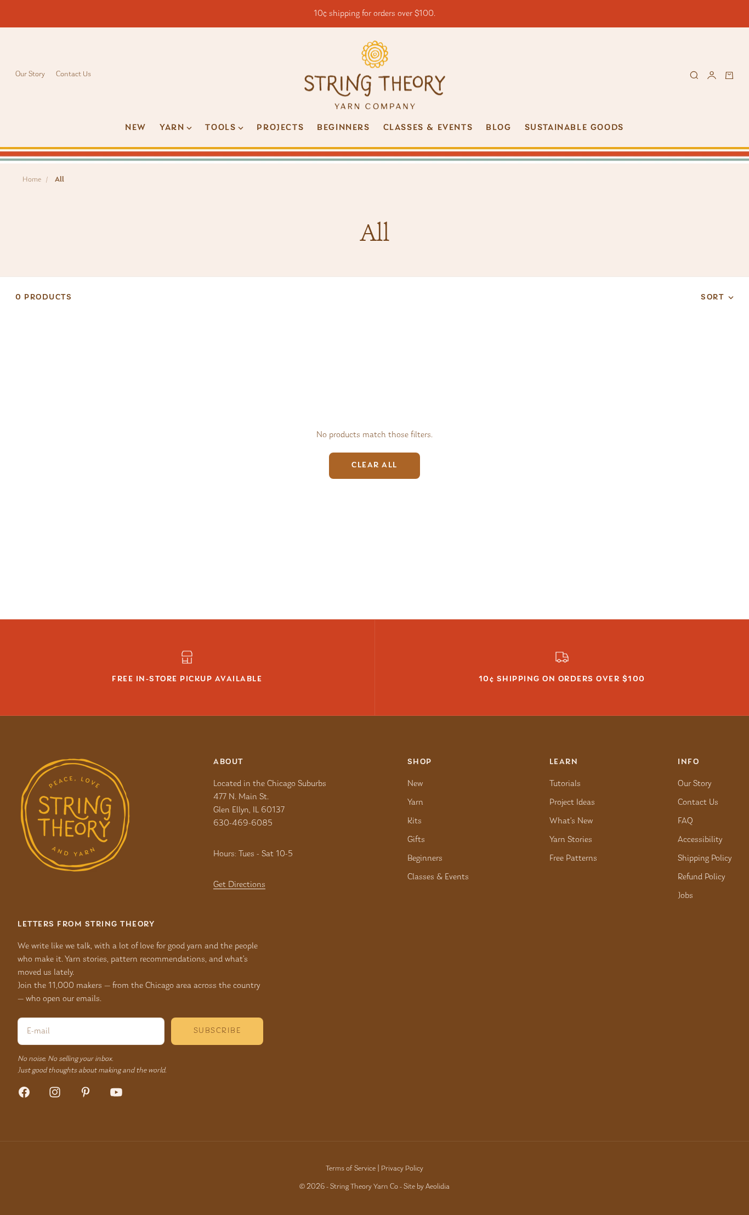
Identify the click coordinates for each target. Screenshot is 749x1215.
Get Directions (239, 884)
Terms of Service (351, 1169)
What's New (571, 821)
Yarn (415, 802)
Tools (220, 127)
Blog (498, 127)
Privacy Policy (402, 1169)
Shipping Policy (704, 858)
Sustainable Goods (574, 127)
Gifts (416, 839)
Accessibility (700, 839)
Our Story (30, 74)
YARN (172, 127)
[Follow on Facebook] (24, 1092)
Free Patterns (573, 858)
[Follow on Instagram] (54, 1092)
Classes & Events (428, 127)
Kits (414, 821)
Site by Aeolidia (427, 1187)
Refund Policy (701, 877)
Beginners (343, 127)
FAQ (685, 821)
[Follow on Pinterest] (85, 1092)
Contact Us (73, 74)
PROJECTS (280, 127)
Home (31, 180)
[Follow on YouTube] (116, 1092)
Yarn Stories (570, 839)
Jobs (685, 895)
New (135, 127)
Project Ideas (572, 802)
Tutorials (565, 783)
